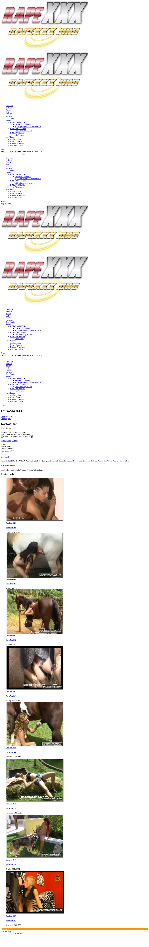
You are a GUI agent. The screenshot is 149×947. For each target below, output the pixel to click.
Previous (4, 419)
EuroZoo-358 (11, 860)
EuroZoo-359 (11, 804)
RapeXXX (5, 461)
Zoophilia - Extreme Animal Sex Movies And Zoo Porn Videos (106, 461)
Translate (18, 933)
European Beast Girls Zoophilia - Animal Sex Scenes (62, 461)
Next (9, 419)
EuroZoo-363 (11, 579)
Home (3, 417)
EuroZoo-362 (11, 635)
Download (5, 457)
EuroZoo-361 (11, 692)
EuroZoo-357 (11, 916)
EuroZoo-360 (11, 748)
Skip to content (6, 204)
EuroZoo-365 (11, 523)
